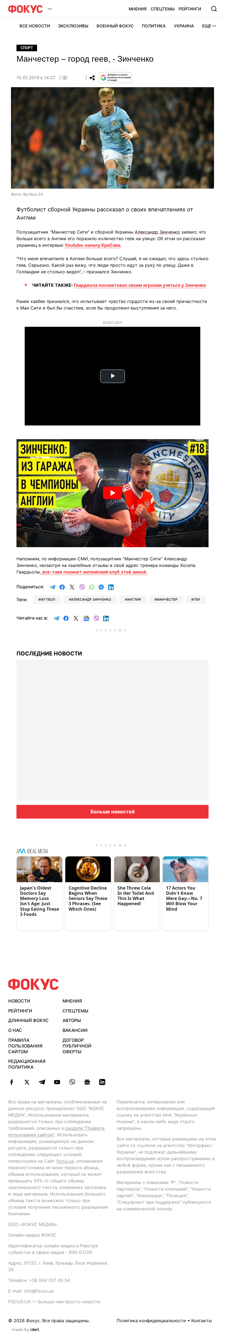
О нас (15, 1030)
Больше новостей (113, 811)
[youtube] (57, 1082)
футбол (48, 599)
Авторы (72, 1020)
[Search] (214, 8)
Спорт (27, 48)
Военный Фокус (115, 26)
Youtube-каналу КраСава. (93, 245)
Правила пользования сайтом (25, 1045)
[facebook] (11, 1082)
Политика (154, 26)
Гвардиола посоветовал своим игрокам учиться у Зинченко (140, 285)
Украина (184, 26)
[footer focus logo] (33, 984)
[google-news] (87, 1082)
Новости (19, 1001)
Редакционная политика (27, 1064)
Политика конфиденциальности (151, 1320)
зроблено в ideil (25, 1330)
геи (196, 599)
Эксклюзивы (73, 26)
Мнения (138, 9)
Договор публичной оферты (77, 1045)
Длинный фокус (28, 1020)
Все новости (34, 26)
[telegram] (42, 1082)
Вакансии (75, 1030)
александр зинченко (91, 599)
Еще (206, 26)
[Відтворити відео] (112, 493)
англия (134, 599)
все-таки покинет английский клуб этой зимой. (94, 572)
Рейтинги (190, 9)
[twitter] (27, 1082)
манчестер (167, 599)
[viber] (72, 1082)
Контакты (201, 1320)
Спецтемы (163, 9)
